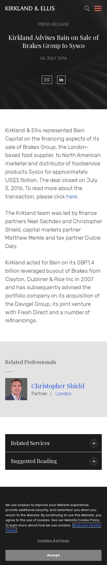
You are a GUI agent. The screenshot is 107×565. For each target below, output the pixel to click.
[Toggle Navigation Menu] (98, 9)
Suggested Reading (34, 460)
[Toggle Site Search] (87, 8)
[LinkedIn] (61, 80)
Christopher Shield (57, 385)
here (71, 196)
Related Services (30, 442)
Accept (53, 555)
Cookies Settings (53, 541)
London (63, 394)
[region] (53, 527)
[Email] (47, 80)
